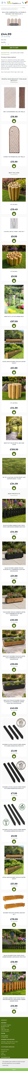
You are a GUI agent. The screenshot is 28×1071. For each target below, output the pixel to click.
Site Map (3, 1054)
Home (2, 7)
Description (5, 52)
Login (2, 1053)
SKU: (2, 39)
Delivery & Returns (17, 52)
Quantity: (3, 42)
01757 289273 (4, 1035)
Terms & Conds (5, 1049)
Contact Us (4, 1051)
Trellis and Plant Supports (9, 7)
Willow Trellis (18, 7)
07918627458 (4, 1037)
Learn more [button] (5, 1065)
